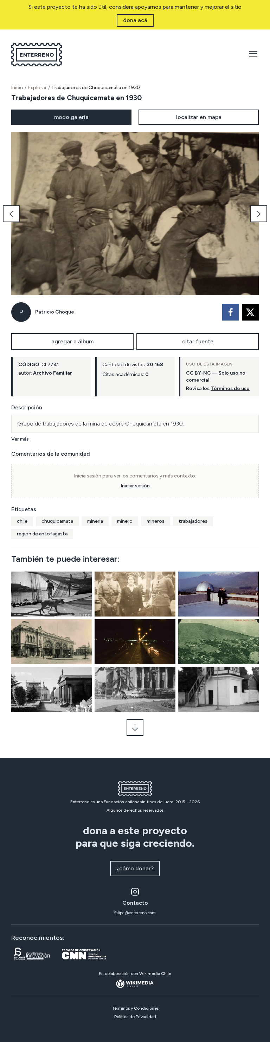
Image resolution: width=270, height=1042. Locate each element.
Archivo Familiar (52, 373)
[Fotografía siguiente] (258, 213)
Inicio (17, 88)
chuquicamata (57, 521)
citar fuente (197, 341)
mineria (95, 521)
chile (22, 521)
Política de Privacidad (135, 1016)
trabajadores (193, 521)
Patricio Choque (54, 312)
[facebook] (230, 312)
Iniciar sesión (135, 486)
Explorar (37, 88)
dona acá (135, 20)
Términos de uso (230, 388)
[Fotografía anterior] (11, 213)
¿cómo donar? (135, 868)
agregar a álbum (72, 341)
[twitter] (250, 312)
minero (125, 521)
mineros (156, 521)
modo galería (71, 117)
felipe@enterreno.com (135, 912)
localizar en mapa (198, 117)
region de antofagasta (42, 534)
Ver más (20, 439)
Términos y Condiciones (135, 1008)
